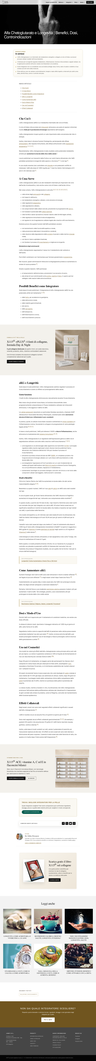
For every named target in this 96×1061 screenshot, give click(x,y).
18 (43, 292)
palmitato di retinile (47, 529)
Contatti (32, 1043)
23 (56, 433)
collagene (47, 194)
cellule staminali (47, 211)
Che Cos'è (25, 88)
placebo (50, 165)
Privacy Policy (57, 1042)
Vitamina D (22, 532)
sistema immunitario (46, 434)
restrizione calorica (52, 589)
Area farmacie (34, 1045)
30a (53, 656)
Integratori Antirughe (36, 1036)
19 (28, 426)
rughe (67, 673)
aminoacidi (36, 194)
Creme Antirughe (35, 1038)
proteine (50, 234)
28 (71, 577)
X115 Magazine (9, 1044)
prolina (49, 276)
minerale (71, 234)
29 (47, 633)
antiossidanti (23, 144)
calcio (55, 488)
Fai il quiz (90, 2)
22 (54, 433)
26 (76, 574)
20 (31, 426)
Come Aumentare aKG (29, 99)
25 (37, 483)
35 (56, 736)
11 (55, 189)
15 (63, 189)
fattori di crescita (50, 465)
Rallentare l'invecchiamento (28, 994)
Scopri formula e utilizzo (16, 778)
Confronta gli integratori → (32, 812)
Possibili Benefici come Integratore (33, 94)
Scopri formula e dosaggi (16, 361)
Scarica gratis (54, 880)
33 (61, 719)
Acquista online (78, 1041)
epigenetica (36, 203)
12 (57, 189)
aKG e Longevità (27, 96)
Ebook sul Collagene (59, 1040)
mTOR (67, 446)
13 (59, 189)
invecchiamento (44, 242)
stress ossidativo (68, 421)
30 (38, 639)
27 (40, 577)
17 (66, 189)
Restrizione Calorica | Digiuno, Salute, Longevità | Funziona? (41, 604)
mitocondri (44, 127)
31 (36, 709)
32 (68, 714)
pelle (20, 681)
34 (63, 719)
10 (54, 189)
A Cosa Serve (26, 91)
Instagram (77, 1038)
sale (49, 488)
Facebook (77, 1036)
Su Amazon (31, 778)
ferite (27, 297)
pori (69, 664)
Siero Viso (33, 1041)
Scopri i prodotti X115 (51, 2)
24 (67, 441)
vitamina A (32, 529)
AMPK (53, 455)
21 (32, 426)
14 (61, 189)
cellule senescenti (27, 412)
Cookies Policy (57, 1045)
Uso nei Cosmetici (27, 105)
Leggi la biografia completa (33, 843)
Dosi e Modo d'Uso (28, 102)
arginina (54, 276)
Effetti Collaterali (27, 108)
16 (64, 189)
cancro (70, 209)
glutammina (68, 257)
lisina (59, 276)
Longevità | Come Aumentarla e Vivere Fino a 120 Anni (39, 561)
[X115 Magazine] (5, 2)
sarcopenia (28, 309)
